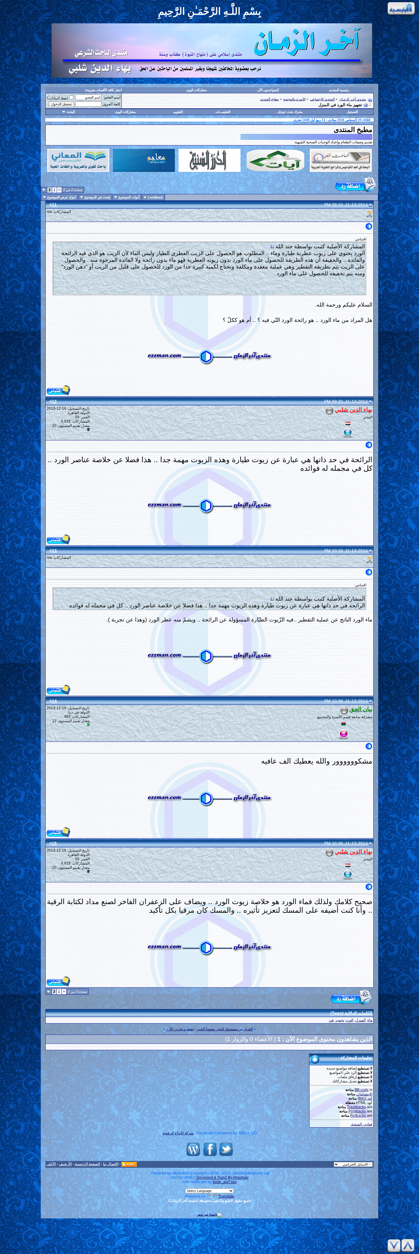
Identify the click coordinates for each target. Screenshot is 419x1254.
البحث (71, 112)
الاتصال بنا (110, 1164)
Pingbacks (357, 1111)
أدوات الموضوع (129, 197)
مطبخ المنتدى (269, 99)
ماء (369, 1020)
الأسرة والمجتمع (294, 99)
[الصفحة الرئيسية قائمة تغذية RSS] (129, 1164)
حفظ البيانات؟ (57, 98)
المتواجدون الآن (268, 90)
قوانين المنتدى (361, 1124)
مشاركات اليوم (196, 90)
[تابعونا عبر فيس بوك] (210, 1156)
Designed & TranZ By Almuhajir (222, 1177)
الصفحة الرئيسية (87, 1164)
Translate (226, 1196)
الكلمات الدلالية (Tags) (351, 1013)
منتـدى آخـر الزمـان (352, 99)
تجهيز (340, 1020)
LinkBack (155, 197)
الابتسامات (364, 1094)
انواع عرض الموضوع (61, 197)
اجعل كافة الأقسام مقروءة (103, 90)
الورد (349, 1020)
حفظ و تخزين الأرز (180, 1029)
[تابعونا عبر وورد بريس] (193, 1156)
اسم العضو (112, 97)
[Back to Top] (408, 1245)
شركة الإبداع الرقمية (178, 1133)
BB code (362, 1090)
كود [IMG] (365, 1098)
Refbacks (358, 1115)
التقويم (178, 112)
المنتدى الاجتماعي (322, 99)
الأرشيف (65, 1164)
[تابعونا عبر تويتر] (226, 1156)
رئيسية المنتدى (339, 90)
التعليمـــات (222, 112)
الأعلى (51, 1164)
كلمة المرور (111, 104)
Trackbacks (356, 1107)
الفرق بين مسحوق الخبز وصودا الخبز (225, 1029)
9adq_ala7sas (224, 1182)
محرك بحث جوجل (290, 112)
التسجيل (352, 112)
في (331, 1020)
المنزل (360, 1020)
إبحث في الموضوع (97, 197)
